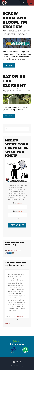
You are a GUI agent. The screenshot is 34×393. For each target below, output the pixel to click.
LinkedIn (10, 253)
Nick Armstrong (25, 30)
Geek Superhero (16, 33)
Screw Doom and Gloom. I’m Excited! (15, 20)
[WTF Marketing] (4, 3)
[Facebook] (14, 362)
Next (6, 323)
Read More (8, 65)
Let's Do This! (17, 225)
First (17, 219)
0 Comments (9, 91)
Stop (17, 319)
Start (16, 319)
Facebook (8, 253)
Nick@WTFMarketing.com (14, 250)
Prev (9, 323)
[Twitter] (17, 362)
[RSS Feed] (21, 362)
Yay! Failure (16, 34)
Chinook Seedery (19, 316)
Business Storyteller (13, 31)
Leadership (18, 90)
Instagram (13, 253)
